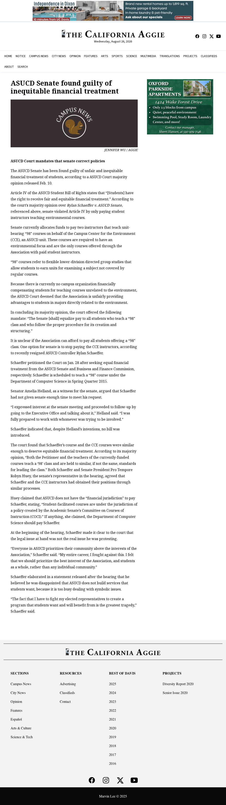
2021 (112, 719)
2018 (112, 745)
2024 (112, 692)
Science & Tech (22, 736)
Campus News (21, 683)
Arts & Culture (21, 728)
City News (18, 692)
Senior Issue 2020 (175, 692)
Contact (65, 701)
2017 (112, 754)
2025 (112, 683)
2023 (112, 701)
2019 (112, 736)
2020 (112, 728)
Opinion (16, 701)
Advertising (68, 683)
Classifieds (67, 692)
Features (16, 710)
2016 (112, 763)
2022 (112, 710)
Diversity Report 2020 (178, 683)
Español (16, 719)
